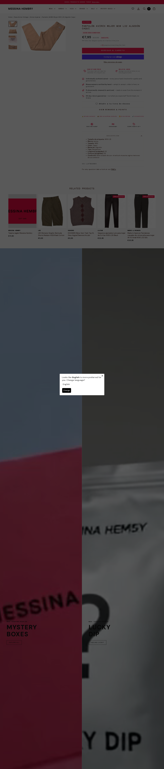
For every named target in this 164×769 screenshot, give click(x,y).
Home (10, 17)
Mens (51, 9)
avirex (96, 141)
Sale (93, 9)
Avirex (87, 22)
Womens (62, 9)
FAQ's (113, 169)
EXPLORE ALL (14, 642)
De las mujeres (35, 17)
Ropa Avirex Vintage (21, 17)
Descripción (113, 136)
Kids (72, 9)
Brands (83, 9)
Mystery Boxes (107, 9)
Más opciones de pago (113, 62)
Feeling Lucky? (97, 642)
